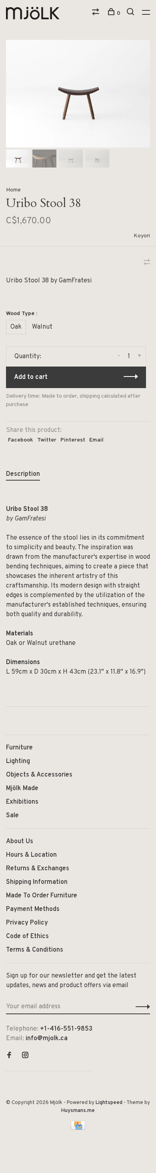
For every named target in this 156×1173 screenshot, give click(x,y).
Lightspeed (109, 1103)
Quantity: (27, 357)
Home (13, 190)
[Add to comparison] (147, 263)
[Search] (131, 13)
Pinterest (72, 440)
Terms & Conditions (34, 950)
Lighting (18, 761)
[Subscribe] (140, 1006)
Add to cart (31, 377)
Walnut (42, 327)
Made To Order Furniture (41, 896)
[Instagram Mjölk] (25, 1056)
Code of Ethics (27, 936)
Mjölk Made (22, 789)
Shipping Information (37, 882)
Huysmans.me (78, 1111)
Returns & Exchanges (37, 869)
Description (23, 474)
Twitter (46, 440)
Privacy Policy (27, 923)
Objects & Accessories (39, 775)
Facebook (20, 440)
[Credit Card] (78, 1128)
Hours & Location (31, 855)
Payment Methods (33, 909)
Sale (12, 816)
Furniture (19, 748)
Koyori (142, 236)
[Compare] (96, 13)
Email (96, 440)
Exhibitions (22, 802)
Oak (16, 327)
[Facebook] (9, 1056)
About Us (19, 842)
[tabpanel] (78, 94)
